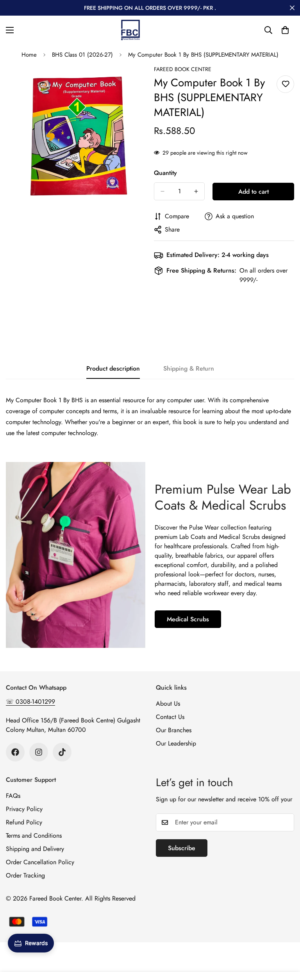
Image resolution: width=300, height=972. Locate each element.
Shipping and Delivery (35, 848)
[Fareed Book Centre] (130, 30)
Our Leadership (176, 743)
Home (29, 54)
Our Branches (173, 730)
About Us (168, 703)
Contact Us (170, 716)
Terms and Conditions (34, 835)
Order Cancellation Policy (40, 862)
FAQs (13, 795)
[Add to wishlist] (285, 84)
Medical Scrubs (188, 619)
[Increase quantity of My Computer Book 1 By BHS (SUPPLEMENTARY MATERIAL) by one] (196, 191)
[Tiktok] (62, 752)
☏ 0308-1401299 (30, 701)
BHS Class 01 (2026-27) (82, 54)
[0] (285, 30)
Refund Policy (24, 822)
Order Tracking (25, 875)
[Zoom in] (133, 82)
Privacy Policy (24, 808)
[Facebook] (15, 752)
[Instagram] (38, 752)
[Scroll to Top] (285, 929)
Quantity (165, 172)
